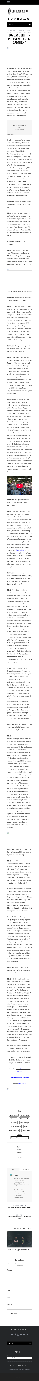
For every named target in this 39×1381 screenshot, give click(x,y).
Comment (10, 1270)
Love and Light (24, 1122)
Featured (21, 30)
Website (9, 1305)
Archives (9, 1356)
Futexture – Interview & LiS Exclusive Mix (19, 1206)
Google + (19, 1155)
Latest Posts (25, 1170)
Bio (13, 1170)
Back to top (19, 1377)
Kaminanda (13, 1122)
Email (19, 1160)
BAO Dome (14, 1115)
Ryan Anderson (14, 1130)
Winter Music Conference (20, 1138)
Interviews (17, 32)
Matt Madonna (16, 1126)
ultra (19, 1134)
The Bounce (26, 1130)
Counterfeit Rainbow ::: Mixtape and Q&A (19, 1250)
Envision (13, 1119)
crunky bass (25, 1115)
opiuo (26, 1126)
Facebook (19, 1149)
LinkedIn (19, 1157)
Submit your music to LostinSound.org (19, 1369)
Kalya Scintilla (24, 1119)
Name (8, 1290)
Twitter (19, 1152)
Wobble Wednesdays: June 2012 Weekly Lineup (20, 1216)
